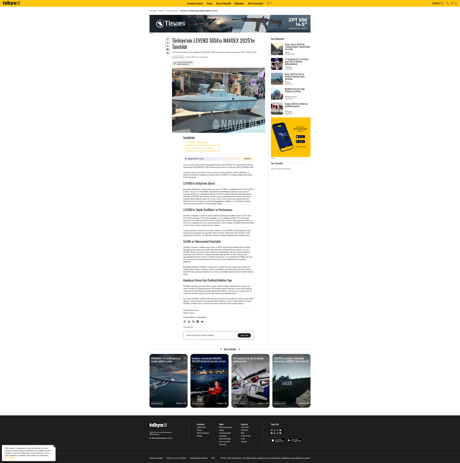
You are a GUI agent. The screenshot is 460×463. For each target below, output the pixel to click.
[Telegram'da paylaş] (167, 53)
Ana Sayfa (153, 11)
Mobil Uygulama (203, 433)
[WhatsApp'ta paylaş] (167, 43)
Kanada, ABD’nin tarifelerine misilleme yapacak (296, 105)
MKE (242, 433)
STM (243, 439)
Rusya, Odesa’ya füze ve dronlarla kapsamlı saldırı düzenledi (295, 76)
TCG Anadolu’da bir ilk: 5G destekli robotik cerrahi (248, 360)
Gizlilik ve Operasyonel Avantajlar (199, 148)
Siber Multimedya (159, 438)
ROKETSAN (245, 436)
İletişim (199, 436)
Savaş (209, 3)
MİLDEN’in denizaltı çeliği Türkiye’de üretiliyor (295, 90)
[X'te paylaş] (167, 46)
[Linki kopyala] (167, 39)
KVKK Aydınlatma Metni (199, 458)
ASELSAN (245, 427)
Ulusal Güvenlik (223, 3)
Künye (199, 430)
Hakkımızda (201, 427)
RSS (213, 458)
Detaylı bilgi (10, 458)
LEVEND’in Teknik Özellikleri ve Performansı (203, 145)
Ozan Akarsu (203, 57)
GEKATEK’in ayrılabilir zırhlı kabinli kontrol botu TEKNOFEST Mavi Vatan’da (291, 360)
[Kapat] (55, 445)
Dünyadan (239, 3)
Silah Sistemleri (255, 3)
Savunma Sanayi (195, 3)
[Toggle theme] (448, 3)
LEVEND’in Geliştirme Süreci (197, 142)
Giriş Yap (244, 335)
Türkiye (191, 313)
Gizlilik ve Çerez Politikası (176, 458)
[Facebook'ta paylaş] (167, 49)
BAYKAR (244, 430)
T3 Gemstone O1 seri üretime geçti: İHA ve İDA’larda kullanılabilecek (296, 61)
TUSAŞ (244, 442)
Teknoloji (288, 67)
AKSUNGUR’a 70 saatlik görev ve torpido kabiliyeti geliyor (165, 360)
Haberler (161, 11)
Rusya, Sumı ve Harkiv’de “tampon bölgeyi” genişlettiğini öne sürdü (297, 46)
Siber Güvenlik (224, 442)
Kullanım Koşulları (156, 458)
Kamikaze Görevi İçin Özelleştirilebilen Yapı (203, 151)
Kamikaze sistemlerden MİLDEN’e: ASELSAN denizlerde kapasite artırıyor (209, 360)
